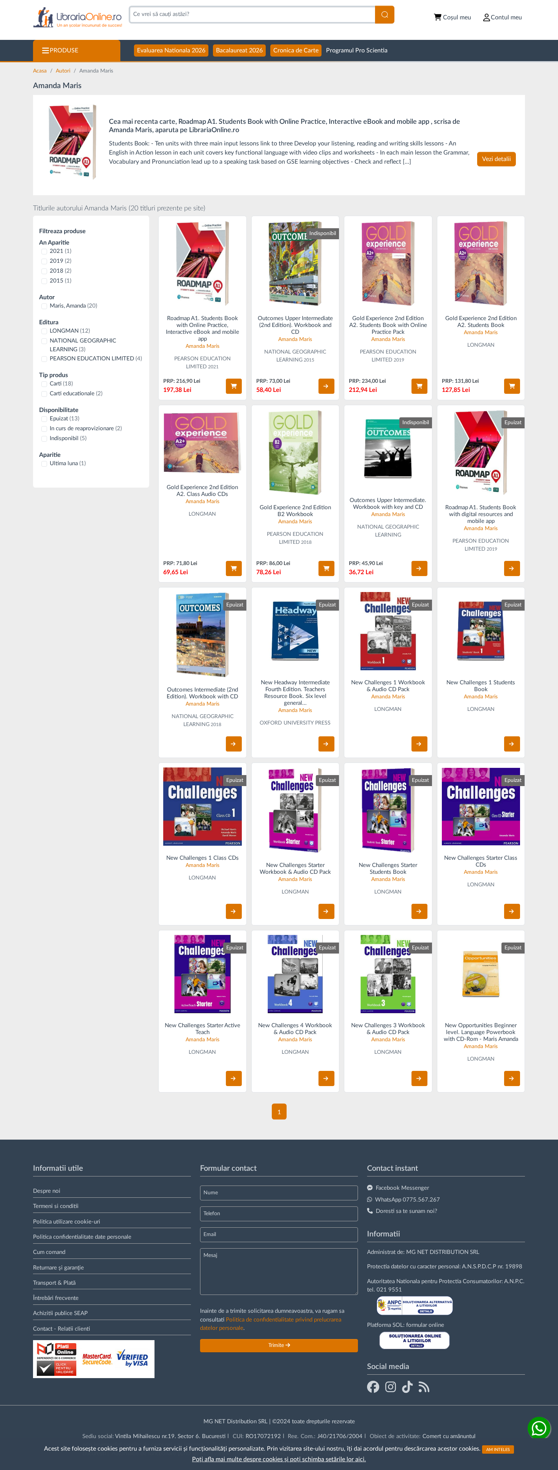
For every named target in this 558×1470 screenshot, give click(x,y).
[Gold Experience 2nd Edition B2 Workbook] (295, 452)
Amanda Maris (202, 346)
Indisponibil (68, 438)
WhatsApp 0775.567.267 (407, 1200)
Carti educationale (76, 393)
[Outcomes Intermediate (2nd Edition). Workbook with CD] (202, 634)
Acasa (40, 71)
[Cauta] (384, 15)
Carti (61, 384)
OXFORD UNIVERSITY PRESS (295, 723)
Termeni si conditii (56, 1206)
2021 (60, 251)
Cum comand (49, 1252)
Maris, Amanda (73, 306)
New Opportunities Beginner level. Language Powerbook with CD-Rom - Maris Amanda (481, 1032)
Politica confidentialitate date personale (82, 1237)
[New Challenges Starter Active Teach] (202, 974)
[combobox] (252, 15)
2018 (60, 271)
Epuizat (64, 419)
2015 (60, 281)
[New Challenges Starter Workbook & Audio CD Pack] (295, 810)
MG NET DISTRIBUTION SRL (442, 1252)
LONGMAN (70, 331)
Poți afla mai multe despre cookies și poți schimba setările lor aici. (279, 1459)
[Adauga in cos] (234, 386)
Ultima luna (68, 463)
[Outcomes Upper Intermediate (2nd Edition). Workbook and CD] (295, 263)
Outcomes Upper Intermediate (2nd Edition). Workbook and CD (295, 325)
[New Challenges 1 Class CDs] (202, 806)
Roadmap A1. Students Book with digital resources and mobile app (480, 514)
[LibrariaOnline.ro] (77, 17)
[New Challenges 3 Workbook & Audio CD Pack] (388, 974)
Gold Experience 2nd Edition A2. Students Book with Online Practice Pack (388, 325)
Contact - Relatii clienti (61, 1329)
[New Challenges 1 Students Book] (481, 631)
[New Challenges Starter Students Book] (388, 810)
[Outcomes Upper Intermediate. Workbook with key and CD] (388, 449)
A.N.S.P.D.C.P (479, 1266)
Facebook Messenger (402, 1188)
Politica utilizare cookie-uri (66, 1222)
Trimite (276, 1375)
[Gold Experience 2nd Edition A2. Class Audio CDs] (202, 442)
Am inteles (498, 1449)
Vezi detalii (496, 159)
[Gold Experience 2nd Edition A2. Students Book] (481, 263)
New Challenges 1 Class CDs (202, 858)
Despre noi (46, 1191)
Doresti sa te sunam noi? (406, 1211)
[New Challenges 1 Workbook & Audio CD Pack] (388, 631)
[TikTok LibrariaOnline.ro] (407, 1387)
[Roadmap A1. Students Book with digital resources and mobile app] (481, 452)
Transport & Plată (54, 1283)
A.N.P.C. (514, 1281)
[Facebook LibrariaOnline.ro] (373, 1387)
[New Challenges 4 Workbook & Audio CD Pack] (295, 974)
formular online (425, 1325)
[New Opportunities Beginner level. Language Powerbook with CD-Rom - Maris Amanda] (481, 974)
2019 (60, 261)
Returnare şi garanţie (58, 1268)
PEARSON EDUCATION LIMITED (96, 359)
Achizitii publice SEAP (60, 1313)
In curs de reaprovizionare (86, 428)
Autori (64, 71)
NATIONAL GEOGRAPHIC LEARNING (83, 345)
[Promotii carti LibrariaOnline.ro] (390, 1387)
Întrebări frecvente (56, 1298)
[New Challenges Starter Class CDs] (481, 806)
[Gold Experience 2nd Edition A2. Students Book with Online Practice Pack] (388, 263)
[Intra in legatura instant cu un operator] (539, 1428)
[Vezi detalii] (326, 386)
